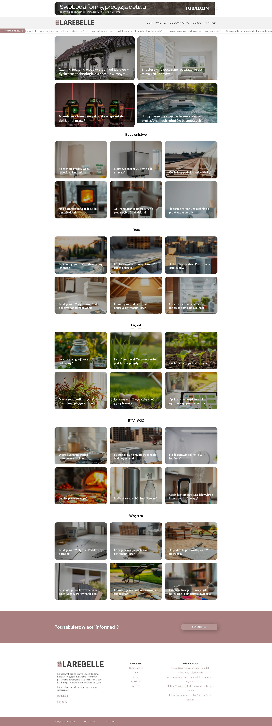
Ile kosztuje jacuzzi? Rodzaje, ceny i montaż (80, 265)
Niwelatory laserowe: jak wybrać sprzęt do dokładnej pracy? (91, 118)
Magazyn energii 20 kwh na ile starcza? (133, 170)
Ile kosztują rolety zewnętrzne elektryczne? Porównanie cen (78, 591)
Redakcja (62, 695)
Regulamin (111, 721)
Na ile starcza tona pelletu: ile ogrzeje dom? (78, 210)
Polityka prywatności (65, 721)
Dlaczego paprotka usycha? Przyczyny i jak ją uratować (76, 401)
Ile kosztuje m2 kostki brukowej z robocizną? (135, 591)
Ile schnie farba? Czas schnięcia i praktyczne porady (189, 210)
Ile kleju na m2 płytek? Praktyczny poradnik (81, 551)
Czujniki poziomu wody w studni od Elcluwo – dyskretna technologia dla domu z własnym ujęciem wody (94, 71)
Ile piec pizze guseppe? (73, 498)
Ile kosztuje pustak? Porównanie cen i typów (190, 265)
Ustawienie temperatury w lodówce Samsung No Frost (186, 305)
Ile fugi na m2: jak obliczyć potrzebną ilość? (130, 551)
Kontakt (62, 701)
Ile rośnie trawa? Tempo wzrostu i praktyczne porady (135, 361)
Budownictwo (180, 22)
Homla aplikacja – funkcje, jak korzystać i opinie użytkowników (190, 591)
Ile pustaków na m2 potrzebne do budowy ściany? (135, 456)
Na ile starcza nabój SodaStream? (135, 498)
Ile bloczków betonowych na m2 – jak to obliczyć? (135, 265)
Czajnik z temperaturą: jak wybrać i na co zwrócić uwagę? (191, 496)
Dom (149, 22)
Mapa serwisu (90, 721)
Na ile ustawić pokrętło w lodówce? (185, 456)
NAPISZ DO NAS (199, 627)
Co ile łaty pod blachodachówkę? (190, 172)
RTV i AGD (210, 22)
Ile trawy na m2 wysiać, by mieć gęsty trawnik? (134, 401)
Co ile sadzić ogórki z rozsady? (188, 363)
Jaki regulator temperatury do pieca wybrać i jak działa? (133, 210)
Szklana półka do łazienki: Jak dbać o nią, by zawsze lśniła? (177, 31)
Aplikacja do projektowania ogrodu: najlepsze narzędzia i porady (187, 401)
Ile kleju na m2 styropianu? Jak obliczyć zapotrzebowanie (78, 305)
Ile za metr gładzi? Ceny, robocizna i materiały (74, 170)
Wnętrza (161, 22)
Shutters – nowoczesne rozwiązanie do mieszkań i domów (172, 71)
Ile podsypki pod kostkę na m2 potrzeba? (188, 551)
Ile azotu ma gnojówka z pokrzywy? (74, 361)
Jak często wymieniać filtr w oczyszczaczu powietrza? (117, 31)
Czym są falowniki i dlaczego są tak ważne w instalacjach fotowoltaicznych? (50, 31)
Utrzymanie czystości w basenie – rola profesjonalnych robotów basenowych (171, 118)
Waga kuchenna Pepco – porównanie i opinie (74, 456)
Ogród (197, 22)
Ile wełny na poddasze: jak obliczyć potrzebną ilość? (130, 305)
